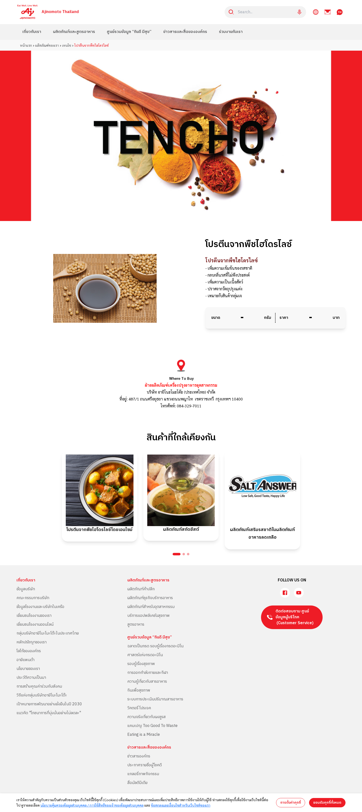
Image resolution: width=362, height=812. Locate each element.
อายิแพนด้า (25, 660)
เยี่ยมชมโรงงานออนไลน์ (34, 624)
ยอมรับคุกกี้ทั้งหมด (327, 802)
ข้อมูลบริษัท (25, 589)
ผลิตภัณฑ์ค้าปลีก (141, 589)
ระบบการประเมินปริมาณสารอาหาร (155, 699)
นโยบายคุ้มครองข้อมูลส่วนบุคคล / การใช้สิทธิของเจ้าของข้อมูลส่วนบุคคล (92, 805)
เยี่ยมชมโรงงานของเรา (33, 615)
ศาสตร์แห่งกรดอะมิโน (145, 655)
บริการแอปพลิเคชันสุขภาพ (148, 615)
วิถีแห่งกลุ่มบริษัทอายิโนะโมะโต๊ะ (41, 695)
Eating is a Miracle (143, 734)
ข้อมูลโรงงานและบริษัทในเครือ (40, 607)
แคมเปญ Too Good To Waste (152, 726)
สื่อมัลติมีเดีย (137, 783)
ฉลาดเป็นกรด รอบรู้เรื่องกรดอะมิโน (155, 646)
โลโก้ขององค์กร (28, 651)
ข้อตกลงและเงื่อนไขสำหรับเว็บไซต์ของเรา (180, 805)
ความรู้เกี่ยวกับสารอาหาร (147, 681)
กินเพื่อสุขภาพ (138, 690)
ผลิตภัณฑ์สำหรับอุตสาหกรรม (151, 607)
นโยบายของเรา (28, 668)
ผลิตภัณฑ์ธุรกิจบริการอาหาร (150, 598)
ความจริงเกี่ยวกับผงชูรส (146, 717)
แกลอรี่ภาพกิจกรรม (143, 774)
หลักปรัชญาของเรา (31, 642)
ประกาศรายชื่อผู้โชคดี (144, 765)
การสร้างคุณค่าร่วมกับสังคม (39, 686)
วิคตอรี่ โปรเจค (139, 708)
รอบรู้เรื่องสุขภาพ (141, 664)
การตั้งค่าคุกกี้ (290, 802)
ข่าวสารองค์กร (138, 756)
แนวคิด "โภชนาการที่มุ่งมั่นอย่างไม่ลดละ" (48, 713)
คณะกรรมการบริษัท (32, 598)
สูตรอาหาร (135, 624)
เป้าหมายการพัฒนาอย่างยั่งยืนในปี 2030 (49, 704)
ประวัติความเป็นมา (31, 677)
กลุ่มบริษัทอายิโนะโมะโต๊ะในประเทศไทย (47, 633)
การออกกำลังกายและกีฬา (147, 672)
